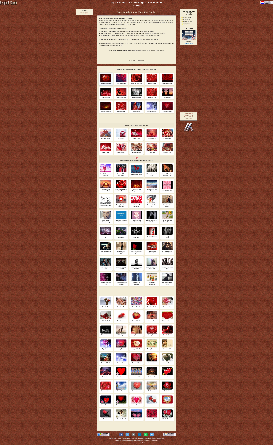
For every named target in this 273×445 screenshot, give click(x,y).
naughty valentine (187, 17)
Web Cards (189, 118)
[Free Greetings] (188, 131)
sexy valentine (186, 19)
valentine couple (187, 24)
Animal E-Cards (189, 115)
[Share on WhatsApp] (145, 434)
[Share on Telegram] (152, 434)
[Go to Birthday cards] (188, 35)
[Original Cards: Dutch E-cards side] (266, 4)
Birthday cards (189, 43)
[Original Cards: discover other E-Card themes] (8, 5)
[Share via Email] (133, 434)
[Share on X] (127, 434)
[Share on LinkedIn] (139, 434)
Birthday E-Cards (188, 116)
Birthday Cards (84, 12)
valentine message (188, 21)
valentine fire (186, 23)
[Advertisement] (84, 48)
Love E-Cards (84, 13)
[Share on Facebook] (121, 434)
